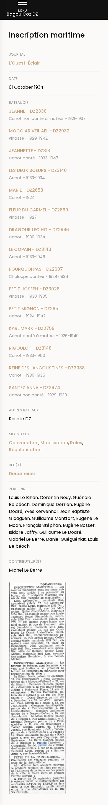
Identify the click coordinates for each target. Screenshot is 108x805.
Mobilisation (54, 442)
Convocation (23, 442)
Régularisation (25, 449)
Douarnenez (22, 473)
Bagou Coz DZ (22, 14)
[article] (54, 115)
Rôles (76, 442)
